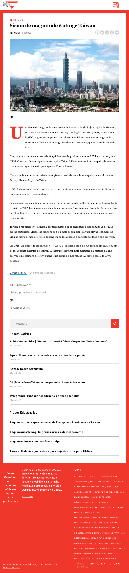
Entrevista (105, 507)
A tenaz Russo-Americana (26, 368)
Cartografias (81, 487)
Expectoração (92, 512)
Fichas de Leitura (83, 523)
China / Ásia (16, 20)
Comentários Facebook (42, 272)
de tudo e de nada (115, 492)
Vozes (91, 558)
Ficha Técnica (96, 563)
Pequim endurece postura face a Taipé (35, 441)
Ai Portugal (94, 477)
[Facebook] (97, 32)
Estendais (118, 507)
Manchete (79, 543)
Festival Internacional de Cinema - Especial (96, 517)
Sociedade (118, 548)
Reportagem (91, 548)
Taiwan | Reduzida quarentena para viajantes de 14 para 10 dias (51, 451)
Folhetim (98, 523)
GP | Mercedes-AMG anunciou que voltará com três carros (47, 382)
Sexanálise (105, 548)
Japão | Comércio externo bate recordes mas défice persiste (49, 355)
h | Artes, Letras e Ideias (86, 533)
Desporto (98, 492)
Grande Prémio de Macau (103, 528)
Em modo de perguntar (85, 507)
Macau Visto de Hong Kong (105, 538)
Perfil (90, 543)
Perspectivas (102, 543)
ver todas (27, 497)
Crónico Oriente (82, 492)
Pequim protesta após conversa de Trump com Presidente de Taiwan (55, 422)
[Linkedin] (107, 32)
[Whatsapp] (112, 32)
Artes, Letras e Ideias (101, 482)
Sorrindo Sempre (82, 553)
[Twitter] (102, 32)
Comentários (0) (18, 272)
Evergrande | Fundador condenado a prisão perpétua (44, 396)
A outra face (80, 482)
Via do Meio (79, 558)
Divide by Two (11, 567)
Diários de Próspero (102, 497)
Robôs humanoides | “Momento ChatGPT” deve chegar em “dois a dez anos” (58, 341)
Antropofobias (109, 477)
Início (80, 563)
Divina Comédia (81, 497)
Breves (117, 482)
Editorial (101, 502)
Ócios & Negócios (105, 558)
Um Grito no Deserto (104, 553)
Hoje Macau (15, 33)
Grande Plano (81, 528)
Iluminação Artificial (112, 533)
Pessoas (115, 543)
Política (78, 548)
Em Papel (82, 566)
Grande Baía (112, 523)
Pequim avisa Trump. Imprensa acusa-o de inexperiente (46, 432)
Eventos (78, 512)
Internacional (81, 538)
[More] (117, 32)
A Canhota (79, 477)
